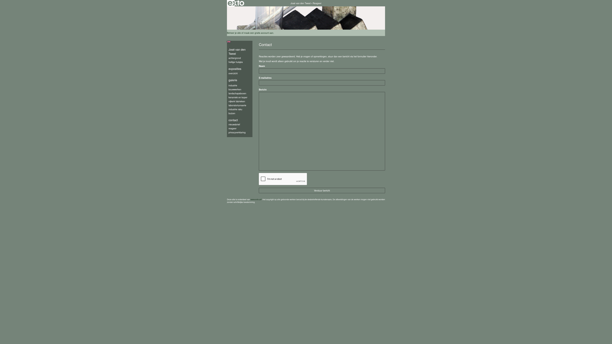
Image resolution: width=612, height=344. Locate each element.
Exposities (235, 69)
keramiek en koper (238, 97)
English (229, 42)
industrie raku (235, 109)
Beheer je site (234, 32)
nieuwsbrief (234, 124)
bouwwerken (235, 89)
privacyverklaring (237, 132)
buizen (232, 113)
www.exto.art (256, 199)
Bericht (263, 89)
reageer (233, 128)
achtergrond (235, 58)
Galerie (233, 80)
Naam (262, 66)
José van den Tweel (301, 3)
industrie (233, 85)
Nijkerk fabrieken (237, 101)
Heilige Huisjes (236, 62)
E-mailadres (265, 77)
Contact (233, 120)
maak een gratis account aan (258, 32)
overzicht (233, 73)
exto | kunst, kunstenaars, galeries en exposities (236, 3)
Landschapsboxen (237, 93)
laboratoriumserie (237, 105)
